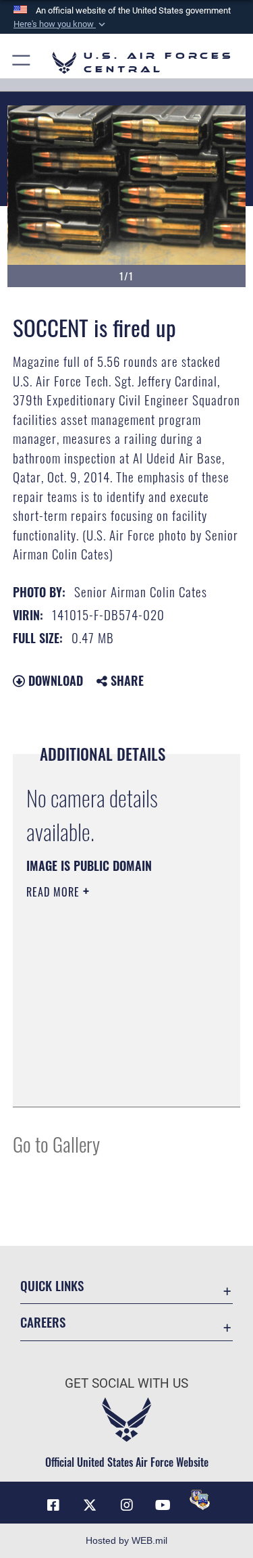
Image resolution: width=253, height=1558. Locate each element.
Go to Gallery (56, 1143)
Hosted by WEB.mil (126, 1540)
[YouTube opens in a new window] (163, 1505)
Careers (42, 1322)
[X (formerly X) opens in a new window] (90, 1505)
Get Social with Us (126, 1383)
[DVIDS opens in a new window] (200, 1500)
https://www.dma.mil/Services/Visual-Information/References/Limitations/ (108, 1063)
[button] (60, 24)
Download (54, 680)
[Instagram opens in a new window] (127, 1505)
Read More (54, 892)
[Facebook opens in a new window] (53, 1505)
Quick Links (52, 1285)
